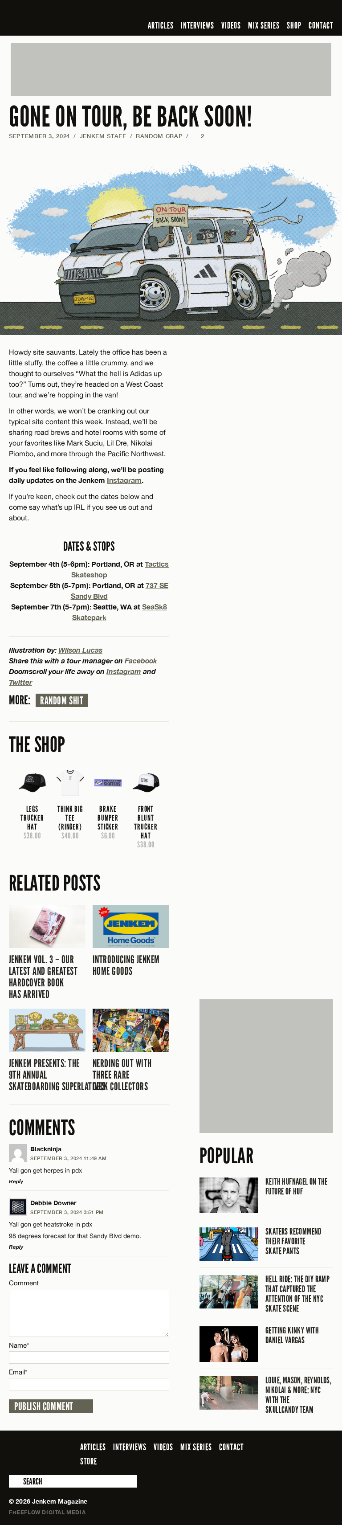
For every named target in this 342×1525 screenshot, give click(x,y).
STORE (88, 1461)
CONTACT (321, 25)
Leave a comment (40, 1268)
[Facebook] (257, 11)
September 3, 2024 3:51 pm (67, 1212)
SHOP (294, 25)
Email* (18, 1372)
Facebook (141, 660)
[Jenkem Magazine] (72, 18)
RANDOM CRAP (159, 135)
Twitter (20, 682)
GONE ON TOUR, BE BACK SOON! (130, 117)
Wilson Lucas (80, 650)
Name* (19, 1345)
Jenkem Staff (103, 135)
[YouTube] (304, 11)
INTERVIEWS (197, 25)
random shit (62, 701)
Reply (16, 1181)
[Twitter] (270, 11)
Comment (24, 1283)
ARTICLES (161, 25)
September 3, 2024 (39, 135)
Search (15, 1481)
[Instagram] (284, 11)
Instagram (124, 480)
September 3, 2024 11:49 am (68, 1158)
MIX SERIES (264, 25)
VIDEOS (231, 25)
